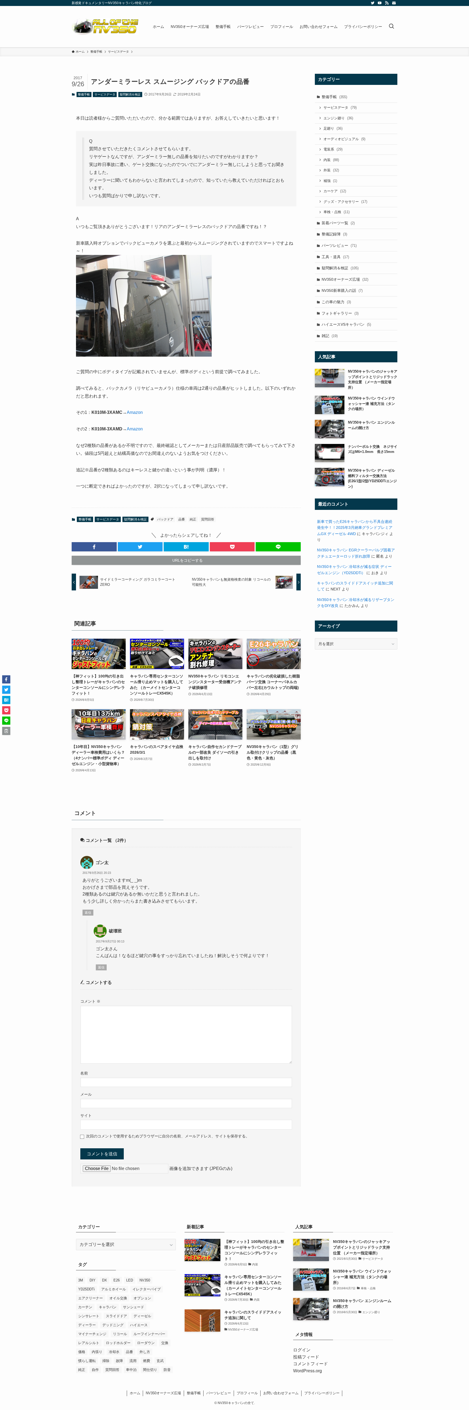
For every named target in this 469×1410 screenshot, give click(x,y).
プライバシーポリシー (322, 1393)
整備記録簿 (334, 234)
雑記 (330, 336)
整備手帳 (84, 94)
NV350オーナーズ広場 (345, 279)
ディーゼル (142, 1316)
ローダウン (146, 1343)
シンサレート (88, 1316)
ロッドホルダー (118, 1343)
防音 (167, 1370)
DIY (93, 1280)
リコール (120, 1334)
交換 (164, 1343)
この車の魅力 (336, 302)
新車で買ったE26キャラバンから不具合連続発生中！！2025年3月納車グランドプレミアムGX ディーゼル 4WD (354, 527)
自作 (95, 1370)
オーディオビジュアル (344, 139)
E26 (116, 1280)
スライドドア (116, 1316)
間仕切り (150, 1370)
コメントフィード (310, 1363)
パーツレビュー (339, 245)
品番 (181, 519)
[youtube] (379, 3)
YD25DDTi (86, 1289)
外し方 (145, 1352)
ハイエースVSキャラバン (346, 324)
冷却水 (114, 1352)
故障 (119, 1361)
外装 (331, 170)
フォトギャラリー (340, 313)
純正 (193, 519)
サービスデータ (104, 94)
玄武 (160, 1361)
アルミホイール (113, 1289)
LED (129, 1280)
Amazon (135, 412)
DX (104, 1280)
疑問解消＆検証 (130, 94)
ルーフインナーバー (149, 1334)
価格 (81, 1352)
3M (80, 1280)
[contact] (393, 3)
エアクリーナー (90, 1298)
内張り (97, 1352)
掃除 (105, 1361)
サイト (86, 1115)
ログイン (301, 1350)
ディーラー (87, 1325)
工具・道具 (335, 257)
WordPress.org (307, 1371)
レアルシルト (88, 1343)
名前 (84, 1073)
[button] (94, 546)
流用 (133, 1361)
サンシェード (133, 1307)
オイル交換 (118, 1298)
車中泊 (131, 1370)
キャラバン (107, 1307)
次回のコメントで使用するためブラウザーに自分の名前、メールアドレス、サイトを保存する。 (167, 1136)
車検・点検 (337, 212)
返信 (88, 913)
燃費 (146, 1361)
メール (86, 1094)
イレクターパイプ (146, 1289)
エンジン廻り (338, 118)
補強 (330, 181)
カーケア (335, 191)
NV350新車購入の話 (342, 290)
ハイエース (139, 1325)
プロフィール (247, 1393)
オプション (142, 1298)
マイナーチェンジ (92, 1334)
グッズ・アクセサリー (345, 202)
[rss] (386, 3)
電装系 (333, 149)
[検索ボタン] (391, 26)
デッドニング (112, 1325)
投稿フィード (306, 1357)
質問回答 (207, 519)
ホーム (135, 1393)
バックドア (165, 519)
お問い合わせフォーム (281, 1393)
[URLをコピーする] (6, 731)
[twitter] (372, 3)
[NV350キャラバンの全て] (105, 26)
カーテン (85, 1307)
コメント (90, 1001)
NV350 (145, 1280)
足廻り (333, 128)
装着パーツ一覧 (338, 223)
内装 (331, 160)
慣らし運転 (87, 1361)
